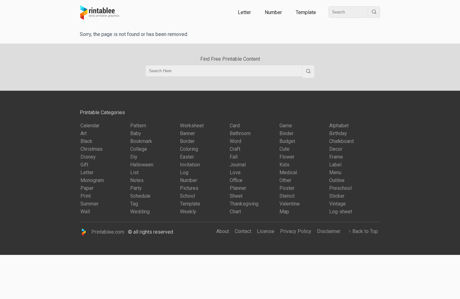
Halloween (141, 165)
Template (306, 12)
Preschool (340, 188)
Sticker (337, 196)
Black (86, 141)
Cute (284, 149)
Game (285, 126)
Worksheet (192, 126)
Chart (235, 212)
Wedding (140, 212)
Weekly (188, 212)
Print (85, 196)
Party (136, 188)
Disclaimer (328, 231)
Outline (337, 180)
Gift (84, 165)
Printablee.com (106, 232)
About (222, 231)
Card (235, 126)
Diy (133, 157)
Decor (335, 149)
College (138, 149)
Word (235, 141)
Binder (286, 133)
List (134, 172)
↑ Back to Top (362, 231)
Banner (187, 133)
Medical (288, 172)
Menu (335, 172)
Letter (244, 12)
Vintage (337, 204)
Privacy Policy (295, 231)
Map (284, 212)
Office (236, 180)
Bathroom (240, 133)
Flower (286, 157)
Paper (87, 188)
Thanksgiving (244, 204)
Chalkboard (341, 141)
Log (184, 172)
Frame (336, 157)
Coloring (189, 149)
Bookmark (141, 141)
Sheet (236, 196)
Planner (238, 188)
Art (83, 133)
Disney (88, 157)
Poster (286, 188)
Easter (187, 157)
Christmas (91, 149)
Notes (137, 180)
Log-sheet (340, 212)
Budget (287, 141)
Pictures (189, 188)
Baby (135, 133)
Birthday (338, 133)
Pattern (138, 126)
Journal (238, 165)
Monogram (92, 180)
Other (285, 180)
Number (273, 12)
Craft (235, 149)
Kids (284, 165)
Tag (134, 204)
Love (235, 172)
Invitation (190, 165)
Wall (85, 212)
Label (335, 165)
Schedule (140, 196)
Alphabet (339, 126)
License (265, 231)
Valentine (289, 204)
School (187, 196)
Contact (243, 231)
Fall (234, 157)
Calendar (90, 126)
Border (187, 141)
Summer (89, 204)
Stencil (286, 196)
